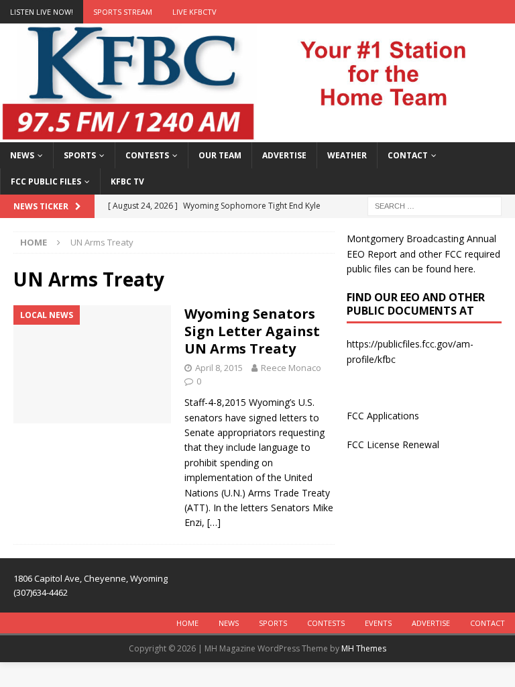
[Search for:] (434, 205)
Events (378, 623)
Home (187, 623)
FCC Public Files (46, 181)
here (463, 268)
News (22, 155)
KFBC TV (127, 181)
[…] (214, 522)
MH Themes (363, 648)
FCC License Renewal (393, 444)
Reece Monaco (291, 368)
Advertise (284, 155)
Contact (408, 155)
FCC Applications (383, 415)
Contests (147, 155)
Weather (347, 155)
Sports (80, 155)
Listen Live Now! (41, 12)
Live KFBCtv (194, 12)
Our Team (219, 155)
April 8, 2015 (219, 368)
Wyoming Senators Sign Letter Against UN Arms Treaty (252, 331)
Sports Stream (122, 12)
